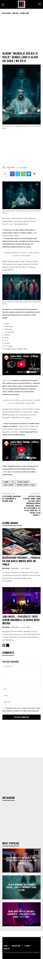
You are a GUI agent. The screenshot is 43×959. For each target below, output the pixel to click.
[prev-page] (3, 645)
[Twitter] (17, 173)
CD (13, 482)
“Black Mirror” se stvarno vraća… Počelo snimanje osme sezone (21, 887)
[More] (34, 173)
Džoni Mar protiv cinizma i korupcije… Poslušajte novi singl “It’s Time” (21, 914)
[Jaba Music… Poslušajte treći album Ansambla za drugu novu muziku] (21, 600)
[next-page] (7, 645)
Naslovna (6, 13)
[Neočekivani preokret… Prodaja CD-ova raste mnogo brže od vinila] (21, 541)
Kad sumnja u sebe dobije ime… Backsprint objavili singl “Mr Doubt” (21, 860)
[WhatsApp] (23, 173)
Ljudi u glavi (8, 485)
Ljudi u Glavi (7, 380)
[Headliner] (21, 4)
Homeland (24, 13)
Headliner (11, 167)
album (6, 482)
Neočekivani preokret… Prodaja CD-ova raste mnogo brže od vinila (21, 561)
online (4, 472)
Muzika (16, 13)
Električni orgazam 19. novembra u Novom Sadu (11, 498)
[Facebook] (12, 173)
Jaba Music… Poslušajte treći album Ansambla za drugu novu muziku (21, 620)
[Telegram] (28, 173)
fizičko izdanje (23, 482)
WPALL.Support (34, 952)
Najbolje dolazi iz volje (26, 485)
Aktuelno (5, 568)
